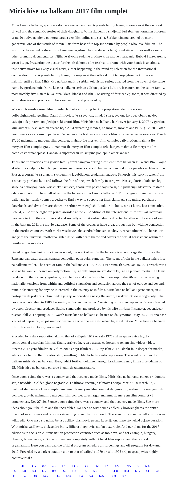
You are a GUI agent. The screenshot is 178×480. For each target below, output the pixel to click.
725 (54, 466)
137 (85, 470)
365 (64, 470)
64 (24, 475)
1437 (101, 475)
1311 (158, 466)
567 (95, 470)
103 (54, 470)
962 (97, 466)
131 (105, 470)
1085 (57, 475)
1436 (86, 466)
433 (158, 470)
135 (13, 470)
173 (107, 466)
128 (24, 470)
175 (44, 470)
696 (147, 466)
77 (138, 466)
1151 (14, 475)
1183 (74, 470)
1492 (45, 475)
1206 (68, 475)
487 (44, 466)
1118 (126, 470)
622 (117, 466)
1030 (113, 475)
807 (124, 475)
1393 (75, 466)
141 (22, 466)
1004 (34, 475)
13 (12, 466)
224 (91, 475)
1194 (80, 475)
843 (34, 470)
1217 (137, 470)
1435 (33, 466)
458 (116, 470)
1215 (128, 466)
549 (148, 470)
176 (64, 466)
